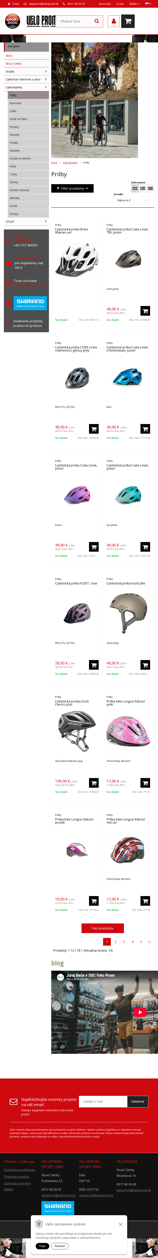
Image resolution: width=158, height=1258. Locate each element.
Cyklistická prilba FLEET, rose (76, 583)
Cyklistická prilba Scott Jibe (126, 583)
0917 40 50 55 (76, 4)
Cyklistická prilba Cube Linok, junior (76, 466)
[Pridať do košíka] (145, 311)
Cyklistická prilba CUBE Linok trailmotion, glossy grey (76, 348)
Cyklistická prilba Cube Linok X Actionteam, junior (127, 348)
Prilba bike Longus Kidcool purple (74, 821)
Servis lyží (105, 4)
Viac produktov (102, 928)
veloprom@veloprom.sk (43, 4)
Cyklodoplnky (70, 162)
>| (149, 942)
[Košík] (129, 21)
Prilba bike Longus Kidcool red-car (126, 821)
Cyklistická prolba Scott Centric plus (72, 703)
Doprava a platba (16, 1177)
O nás (120, 4)
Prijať (42, 1246)
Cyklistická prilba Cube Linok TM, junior (127, 230)
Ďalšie (133, 4)
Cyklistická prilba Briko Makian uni (71, 230)
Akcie (9, 55)
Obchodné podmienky (19, 1170)
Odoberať (137, 1101)
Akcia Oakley (14, 63)
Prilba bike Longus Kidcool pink (126, 703)
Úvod (16, 4)
